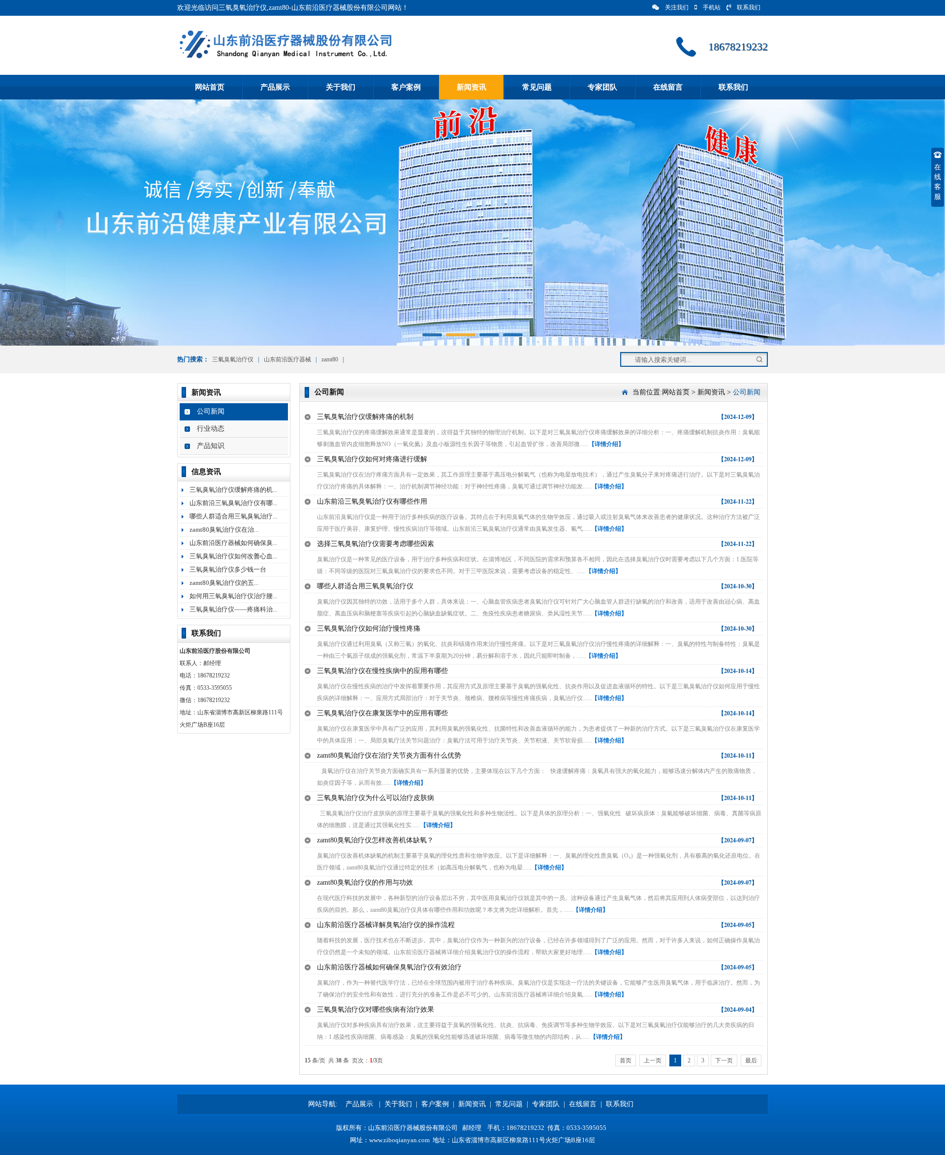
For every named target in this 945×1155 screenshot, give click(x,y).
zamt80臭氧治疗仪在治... (223, 529)
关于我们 (340, 87)
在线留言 (668, 87)
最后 (751, 1060)
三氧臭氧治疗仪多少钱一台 (227, 569)
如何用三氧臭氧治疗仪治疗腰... (233, 596)
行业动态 (210, 428)
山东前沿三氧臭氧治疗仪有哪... (233, 503)
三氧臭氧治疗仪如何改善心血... (233, 556)
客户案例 (406, 87)
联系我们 (748, 7)
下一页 (724, 1060)
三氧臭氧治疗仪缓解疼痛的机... (233, 489)
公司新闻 (210, 411)
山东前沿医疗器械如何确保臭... (233, 542)
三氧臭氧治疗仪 (232, 359)
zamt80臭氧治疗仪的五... (223, 582)
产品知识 (210, 445)
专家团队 (602, 87)
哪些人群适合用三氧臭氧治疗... (233, 516)
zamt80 (330, 359)
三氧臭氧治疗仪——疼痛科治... (233, 609)
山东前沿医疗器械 (287, 359)
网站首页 (209, 87)
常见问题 (537, 87)
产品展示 (275, 87)
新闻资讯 (471, 87)
